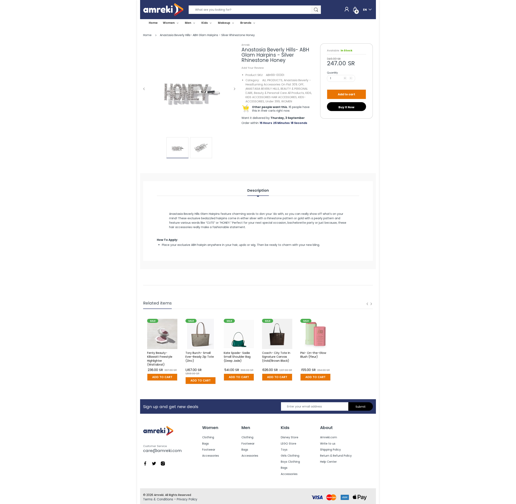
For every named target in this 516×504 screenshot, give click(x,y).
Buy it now (346, 107)
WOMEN (286, 101)
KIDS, (308, 93)
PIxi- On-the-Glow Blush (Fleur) (313, 355)
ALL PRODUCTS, (272, 80)
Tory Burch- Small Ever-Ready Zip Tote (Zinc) (199, 357)
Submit (361, 407)
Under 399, (272, 101)
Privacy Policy (187, 499)
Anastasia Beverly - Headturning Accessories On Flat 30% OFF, (278, 82)
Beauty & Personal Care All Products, (279, 93)
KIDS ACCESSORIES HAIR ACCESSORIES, (271, 97)
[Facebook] (145, 463)
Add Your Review (252, 68)
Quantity (332, 73)
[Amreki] (163, 9)
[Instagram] (163, 463)
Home (147, 35)
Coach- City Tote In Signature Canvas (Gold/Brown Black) (276, 357)
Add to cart (346, 94)
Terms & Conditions (158, 499)
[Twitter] (154, 463)
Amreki (245, 45)
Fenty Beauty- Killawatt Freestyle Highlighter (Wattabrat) (159, 359)
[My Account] (346, 9)
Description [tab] (258, 190)
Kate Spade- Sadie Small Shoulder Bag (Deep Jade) (237, 357)
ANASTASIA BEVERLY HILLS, (263, 89)
